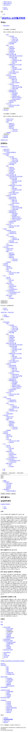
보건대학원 (9, 706)
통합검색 (4, 473)
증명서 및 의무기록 (11, 175)
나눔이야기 (15, 260)
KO (4, 469)
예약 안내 (14, 158)
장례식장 (8, 712)
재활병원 (8, 636)
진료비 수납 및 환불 (17, 207)
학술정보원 (9, 709)
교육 (7, 234)
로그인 (5, 308)
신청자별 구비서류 (17, 181)
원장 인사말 (9, 268)
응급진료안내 (12, 210)
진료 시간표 (15, 159)
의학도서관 (9, 710)
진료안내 (11, 204)
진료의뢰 (8, 230)
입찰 (7, 671)
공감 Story (5, 110)
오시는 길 (8, 224)
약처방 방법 (15, 209)
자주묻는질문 (12, 221)
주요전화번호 (12, 197)
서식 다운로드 (12, 194)
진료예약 (3, 504)
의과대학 (8, 701)
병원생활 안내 (12, 212)
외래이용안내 (15, 206)
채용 (10, 281)
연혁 (7, 269)
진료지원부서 (9, 245)
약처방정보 (12, 169)
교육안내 (14, 237)
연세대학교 (3, 700)
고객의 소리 (9, 250)
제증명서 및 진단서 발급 (15, 185)
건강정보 (5, 263)
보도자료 (11, 284)
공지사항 (11, 280)
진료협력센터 (12, 231)
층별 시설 (14, 200)
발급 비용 (14, 182)
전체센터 (7, 504)
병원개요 (8, 266)
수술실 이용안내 (16, 219)
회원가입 (5, 309)
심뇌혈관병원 (9, 643)
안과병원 (8, 634)
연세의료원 (3, 665)
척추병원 (8, 646)
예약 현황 (11, 164)
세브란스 (3, 663)
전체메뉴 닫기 (4, 146)
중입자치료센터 (10, 637)
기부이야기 (15, 259)
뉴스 (4, 275)
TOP (2, 622)
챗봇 (2, 624)
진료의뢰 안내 (12, 233)
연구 (7, 244)
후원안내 (11, 253)
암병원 (8, 645)
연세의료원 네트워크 (19, 661)
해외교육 (11, 241)
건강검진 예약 (12, 162)
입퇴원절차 (15, 213)
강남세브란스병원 (8, 640)
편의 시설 (14, 201)
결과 (7, 165)
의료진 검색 (12, 473)
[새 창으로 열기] (4, 661)
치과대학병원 (6, 639)
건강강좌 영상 (12, 293)
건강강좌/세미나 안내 (14, 292)
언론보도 (11, 287)
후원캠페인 (12, 254)
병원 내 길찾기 (16, 203)
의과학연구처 (9, 672)
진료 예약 (11, 156)
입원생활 (14, 215)
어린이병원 (9, 633)
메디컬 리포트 (12, 286)
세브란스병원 (6, 627)
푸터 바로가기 (7, 4)
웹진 (10, 296)
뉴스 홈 (8, 277)
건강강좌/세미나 (10, 290)
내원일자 (11, 167)
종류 (13, 186)
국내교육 (11, 236)
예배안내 (11, 222)
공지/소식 (8, 278)
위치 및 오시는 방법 (14, 225)
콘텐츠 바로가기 (7, 1)
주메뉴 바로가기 (7, 3)
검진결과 (11, 170)
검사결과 (11, 173)
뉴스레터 (11, 298)
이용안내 (8, 195)
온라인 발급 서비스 (14, 192)
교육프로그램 (15, 239)
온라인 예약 (15, 161)
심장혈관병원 (9, 679)
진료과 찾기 (6, 150)
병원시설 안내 (12, 198)
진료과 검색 (20, 473)
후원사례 (11, 257)
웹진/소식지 (9, 295)
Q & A (13, 184)
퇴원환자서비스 (16, 216)
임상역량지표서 (13, 289)
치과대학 (8, 703)
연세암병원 (9, 630)
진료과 (5, 315)
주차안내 (11, 227)
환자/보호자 (6, 25)
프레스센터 (9, 283)
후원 (7, 251)
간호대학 (8, 704)
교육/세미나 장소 (13, 242)
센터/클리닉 (6, 316)
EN (4, 14)
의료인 (5, 228)
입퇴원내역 (12, 172)
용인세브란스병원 (8, 649)
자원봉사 (8, 262)
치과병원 (8, 648)
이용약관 (5, 717)
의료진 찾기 (6, 149)
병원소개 (5, 265)
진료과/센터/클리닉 (11, 152)
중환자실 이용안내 (17, 218)
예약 (7, 155)
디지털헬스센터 (10, 674)
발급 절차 (14, 179)
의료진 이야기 (9, 248)
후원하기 (11, 256)
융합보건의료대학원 (11, 707)
